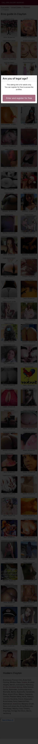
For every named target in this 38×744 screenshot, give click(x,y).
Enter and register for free (19, 98)
